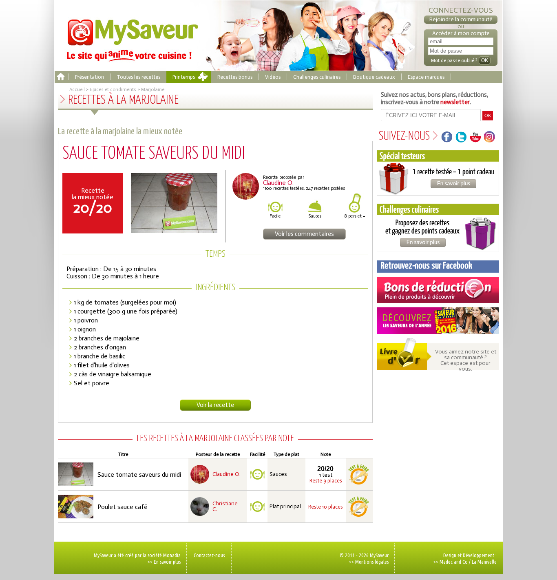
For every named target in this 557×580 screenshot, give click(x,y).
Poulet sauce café (122, 507)
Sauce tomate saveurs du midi (139, 474)
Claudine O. (226, 474)
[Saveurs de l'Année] (438, 320)
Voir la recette (215, 405)
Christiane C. (225, 506)
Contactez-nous (209, 555)
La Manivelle (484, 561)
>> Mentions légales (369, 561)
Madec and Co (454, 561)
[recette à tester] (358, 474)
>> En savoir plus (164, 561)
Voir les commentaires (304, 234)
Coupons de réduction (438, 290)
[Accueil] (60, 77)
